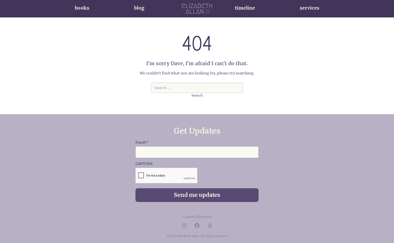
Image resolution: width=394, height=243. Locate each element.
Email (141, 142)
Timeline (245, 8)
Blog (139, 8)
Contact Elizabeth (197, 217)
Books (82, 8)
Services (309, 8)
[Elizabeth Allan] (197, 8)
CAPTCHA (144, 164)
